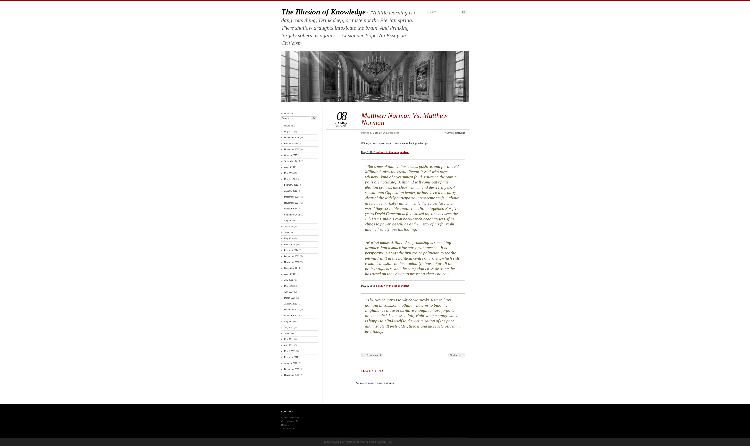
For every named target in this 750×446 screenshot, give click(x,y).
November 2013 (291, 262)
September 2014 (292, 215)
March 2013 (290, 298)
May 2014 (289, 238)
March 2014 (290, 244)
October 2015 (290, 155)
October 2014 (290, 208)
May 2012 (289, 339)
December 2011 (291, 369)
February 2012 (291, 357)
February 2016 (291, 143)
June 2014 (289, 232)
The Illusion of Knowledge (323, 12)
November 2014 (291, 203)
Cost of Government (291, 417)
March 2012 (290, 351)
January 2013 (290, 304)
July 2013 (288, 280)
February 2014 (291, 250)
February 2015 (291, 185)
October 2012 (290, 315)
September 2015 (292, 161)
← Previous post (372, 355)
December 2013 (291, 256)
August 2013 (290, 274)
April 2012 (289, 345)
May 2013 (289, 286)
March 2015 (290, 179)
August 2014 (290, 220)
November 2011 (291, 375)
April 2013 (289, 292)
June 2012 (289, 333)
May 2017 (289, 131)
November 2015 (291, 149)
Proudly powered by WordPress (339, 442)
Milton (376, 133)
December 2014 (291, 197)
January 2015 (290, 191)
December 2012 (291, 309)
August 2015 (290, 167)
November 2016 (291, 137)
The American (287, 428)
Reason (285, 425)
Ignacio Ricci (385, 442)
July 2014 (288, 226)
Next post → (456, 355)
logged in (372, 383)
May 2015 (289, 173)
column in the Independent (392, 152)
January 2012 (290, 363)
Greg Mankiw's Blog (290, 421)
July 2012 (288, 327)
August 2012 (290, 321)
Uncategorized (391, 133)
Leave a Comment (455, 133)
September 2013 (292, 268)
